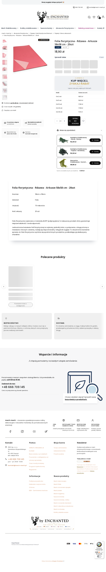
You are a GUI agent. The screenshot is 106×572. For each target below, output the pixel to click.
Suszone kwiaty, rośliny (61, 500)
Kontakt (31, 451)
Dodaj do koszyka (75, 121)
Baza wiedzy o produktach (38, 454)
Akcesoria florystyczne (21, 33)
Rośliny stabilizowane (61, 512)
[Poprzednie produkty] (4, 287)
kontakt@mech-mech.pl (97, 7)
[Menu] (102, 542)
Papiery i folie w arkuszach (63, 33)
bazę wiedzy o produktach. (76, 399)
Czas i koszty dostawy (36, 463)
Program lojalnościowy (37, 466)
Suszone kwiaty (59, 497)
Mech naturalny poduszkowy (63, 506)
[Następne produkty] (102, 287)
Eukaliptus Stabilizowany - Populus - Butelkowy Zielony (78, 149)
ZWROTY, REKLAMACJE (36, 448)
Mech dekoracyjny (60, 481)
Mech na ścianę (59, 509)
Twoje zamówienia (60, 448)
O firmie (31, 487)
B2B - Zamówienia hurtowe (38, 490)
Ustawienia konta (60, 451)
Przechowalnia (59, 454)
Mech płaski (58, 490)
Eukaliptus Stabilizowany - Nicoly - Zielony (78, 138)
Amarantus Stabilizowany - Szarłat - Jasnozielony (78, 161)
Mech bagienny (59, 494)
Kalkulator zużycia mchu (37, 484)
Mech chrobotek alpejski (62, 487)
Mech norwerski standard (62, 503)
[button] (83, 121)
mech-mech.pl (6, 33)
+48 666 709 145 (13, 387)
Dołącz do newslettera (87, 461)
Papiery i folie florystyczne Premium (41, 33)
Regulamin (32, 470)
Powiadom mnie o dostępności (20, 305)
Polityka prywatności (36, 481)
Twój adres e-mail (83, 459)
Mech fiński (57, 484)
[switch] (99, 556)
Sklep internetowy (52, 561)
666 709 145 (79, 7)
